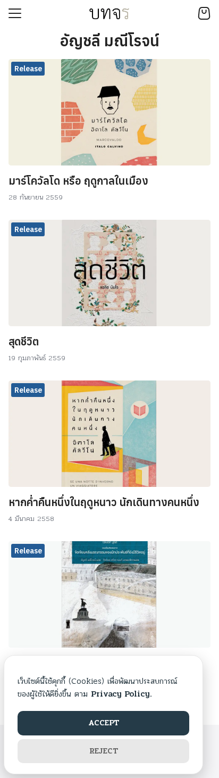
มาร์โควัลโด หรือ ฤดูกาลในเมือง (78, 180)
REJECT (103, 750)
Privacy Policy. (121, 694)
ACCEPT (103, 722)
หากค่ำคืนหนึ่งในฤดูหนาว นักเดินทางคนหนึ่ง (104, 502)
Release (28, 68)
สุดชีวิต (24, 341)
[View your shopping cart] (204, 13)
